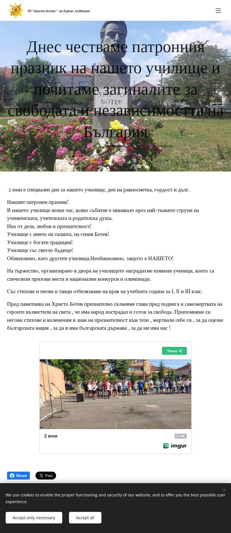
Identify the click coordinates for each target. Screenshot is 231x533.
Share (21, 475)
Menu (218, 10)
